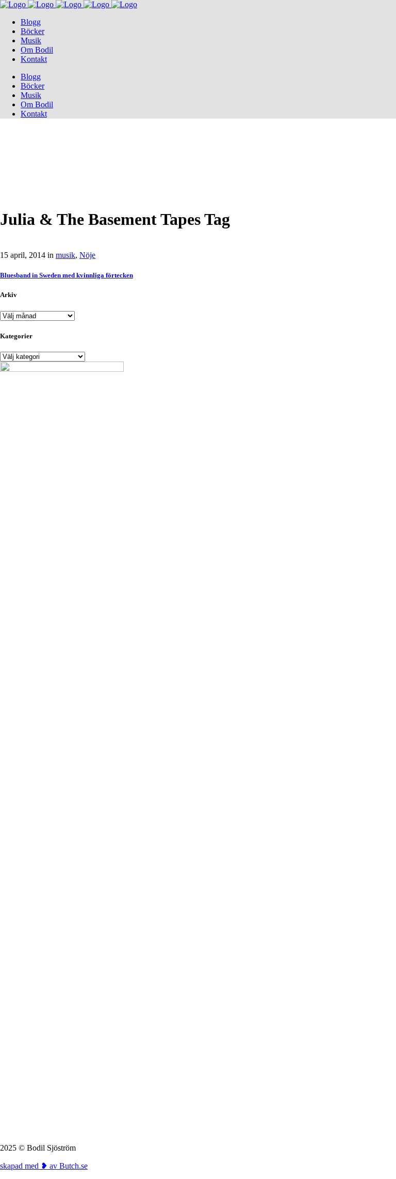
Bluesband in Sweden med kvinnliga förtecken (66, 275)
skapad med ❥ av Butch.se (44, 1165)
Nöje (87, 255)
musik (65, 255)
